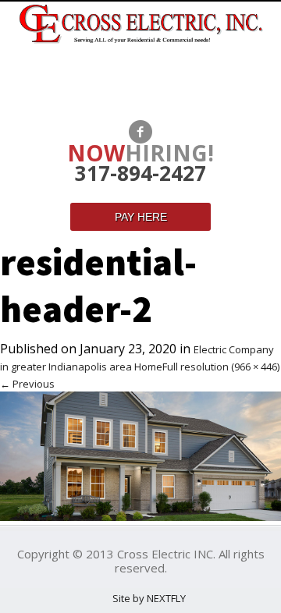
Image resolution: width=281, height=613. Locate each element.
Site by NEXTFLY (149, 598)
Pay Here (141, 217)
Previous (27, 384)
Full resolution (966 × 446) (220, 367)
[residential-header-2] (140, 517)
